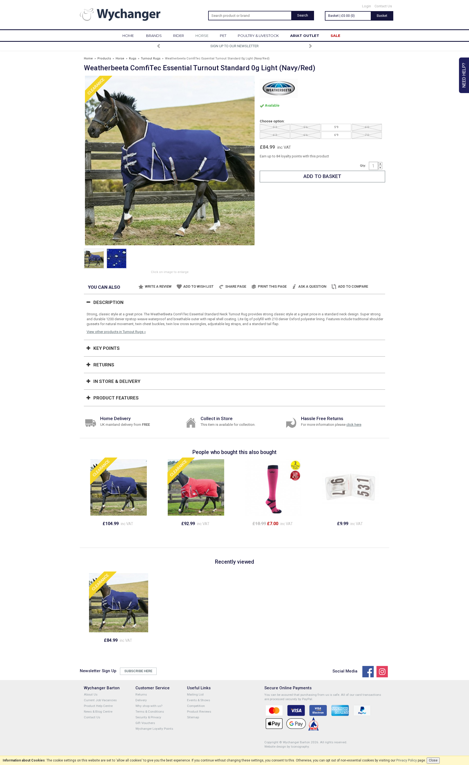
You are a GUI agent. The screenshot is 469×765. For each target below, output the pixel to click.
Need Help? (464, 75)
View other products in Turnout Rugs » (116, 332)
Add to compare (353, 286)
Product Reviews (199, 711)
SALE (335, 35)
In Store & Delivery (116, 381)
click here (353, 425)
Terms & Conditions (149, 711)
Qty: (363, 165)
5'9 (336, 127)
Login (366, 6)
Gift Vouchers (145, 723)
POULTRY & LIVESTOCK (258, 35)
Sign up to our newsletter (234, 46)
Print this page (272, 286)
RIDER (178, 35)
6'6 (305, 135)
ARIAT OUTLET (304, 35)
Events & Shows (198, 700)
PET (223, 35)
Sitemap (193, 717)
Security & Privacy (148, 717)
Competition (196, 706)
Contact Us (383, 6)
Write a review (158, 286)
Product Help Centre (98, 706)
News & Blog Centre (98, 711)
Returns (103, 364)
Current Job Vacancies (100, 700)
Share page (235, 286)
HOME (128, 35)
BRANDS (154, 35)
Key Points (106, 348)
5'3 (275, 127)
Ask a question (312, 286)
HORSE (201, 35)
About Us (90, 694)
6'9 (336, 135)
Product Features (116, 398)
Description (108, 302)
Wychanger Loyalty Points (154, 729)
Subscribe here (138, 671)
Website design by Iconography (286, 746)
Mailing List (195, 694)
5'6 (305, 127)
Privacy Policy (406, 760)
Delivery (141, 700)
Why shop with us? (148, 706)
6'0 (367, 127)
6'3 (275, 135)
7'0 (367, 135)
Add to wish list (198, 286)
